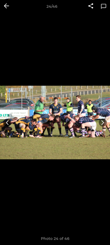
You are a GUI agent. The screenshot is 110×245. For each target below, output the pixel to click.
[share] (91, 6)
